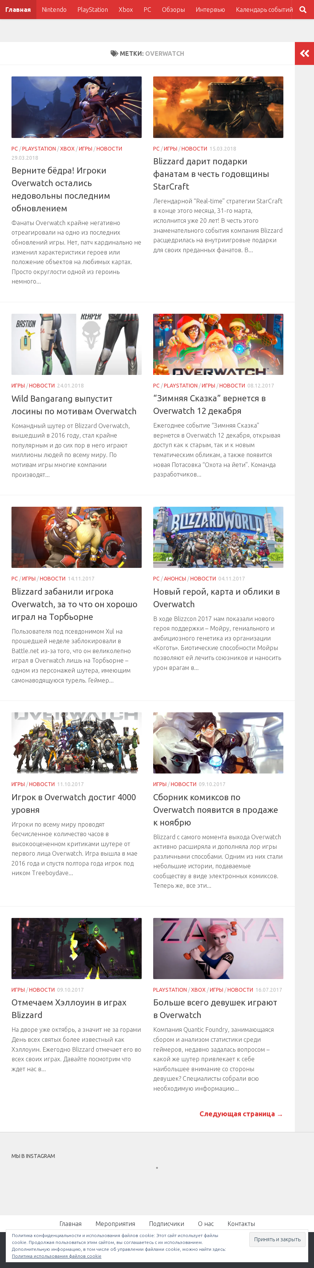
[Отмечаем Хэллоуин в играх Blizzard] (76, 948)
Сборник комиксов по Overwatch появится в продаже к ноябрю (215, 809)
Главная (18, 9)
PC (147, 9)
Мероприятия (115, 1223)
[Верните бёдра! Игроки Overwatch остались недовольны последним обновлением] (76, 107)
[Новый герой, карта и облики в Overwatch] (218, 537)
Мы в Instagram (162, 1181)
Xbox (126, 9)
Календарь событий (264, 9)
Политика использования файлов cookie (56, 1255)
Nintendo (54, 9)
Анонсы (175, 579)
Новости (109, 149)
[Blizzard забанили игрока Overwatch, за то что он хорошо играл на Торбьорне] (76, 537)
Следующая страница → (241, 1113)
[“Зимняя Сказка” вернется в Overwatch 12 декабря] (218, 344)
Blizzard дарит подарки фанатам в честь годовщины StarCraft (211, 173)
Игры (85, 149)
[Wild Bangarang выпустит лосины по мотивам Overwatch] (76, 344)
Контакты (241, 1223)
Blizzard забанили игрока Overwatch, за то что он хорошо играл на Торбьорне (74, 604)
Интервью (210, 9)
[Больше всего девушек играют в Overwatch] (218, 948)
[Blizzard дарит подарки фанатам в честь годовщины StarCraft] (218, 107)
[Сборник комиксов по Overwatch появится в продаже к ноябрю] (218, 742)
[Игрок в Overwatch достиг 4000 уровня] (76, 742)
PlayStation (92, 9)
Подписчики (166, 1223)
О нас (206, 1223)
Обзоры (173, 9)
